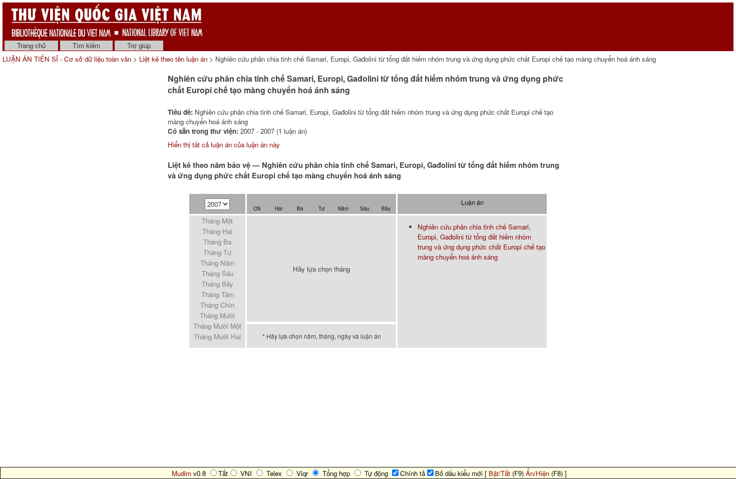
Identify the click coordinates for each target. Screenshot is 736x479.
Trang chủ (31, 45)
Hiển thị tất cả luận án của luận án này (224, 144)
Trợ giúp (139, 45)
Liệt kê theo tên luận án (173, 59)
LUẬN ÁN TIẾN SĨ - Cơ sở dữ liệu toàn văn (68, 59)
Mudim (181, 473)
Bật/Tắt (499, 473)
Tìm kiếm (86, 45)
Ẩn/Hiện (537, 473)
